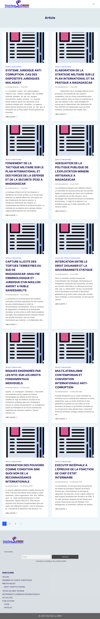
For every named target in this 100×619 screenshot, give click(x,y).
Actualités (59, 258)
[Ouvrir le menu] (93, 3)
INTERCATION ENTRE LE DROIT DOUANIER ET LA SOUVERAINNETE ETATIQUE (74, 265)
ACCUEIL (5, 577)
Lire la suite (11, 117)
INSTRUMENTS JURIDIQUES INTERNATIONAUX (21, 594)
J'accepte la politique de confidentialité (50, 561)
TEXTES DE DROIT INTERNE (13, 591)
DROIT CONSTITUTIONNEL (14, 587)
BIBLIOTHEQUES (8, 584)
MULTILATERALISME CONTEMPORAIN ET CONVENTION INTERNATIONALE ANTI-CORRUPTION (71, 379)
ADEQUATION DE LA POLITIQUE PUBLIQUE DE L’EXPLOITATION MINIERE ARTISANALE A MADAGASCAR (72, 171)
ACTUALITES (7, 598)
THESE (6, 604)
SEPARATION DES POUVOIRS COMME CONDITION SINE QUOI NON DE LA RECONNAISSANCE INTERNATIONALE (24, 473)
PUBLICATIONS (8, 601)
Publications (16, 67)
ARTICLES (8, 608)
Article (8, 67)
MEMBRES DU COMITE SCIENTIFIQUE (17, 580)
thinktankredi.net (13, 87)
